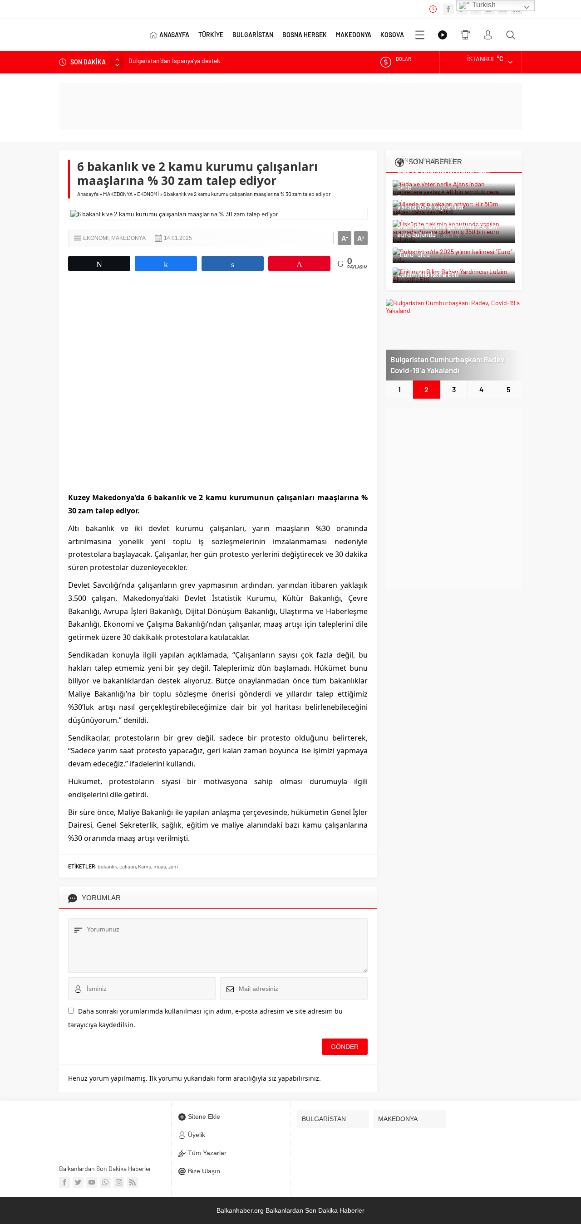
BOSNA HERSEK (304, 35)
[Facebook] (448, 9)
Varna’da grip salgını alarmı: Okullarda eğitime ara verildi (203, 62)
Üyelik (196, 1134)
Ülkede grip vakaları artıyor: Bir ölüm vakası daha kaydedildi (451, 203)
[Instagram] (118, 1182)
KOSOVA (392, 35)
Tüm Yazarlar (207, 1152)
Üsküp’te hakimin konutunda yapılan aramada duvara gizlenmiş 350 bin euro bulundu (449, 226)
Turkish (483, 5)
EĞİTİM (405, 255)
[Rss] (132, 1182)
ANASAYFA (174, 35)
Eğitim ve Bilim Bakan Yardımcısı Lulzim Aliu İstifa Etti (444, 270)
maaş (159, 866)
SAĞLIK (442, 188)
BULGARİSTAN (252, 35)
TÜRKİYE (210, 35)
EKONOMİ (148, 193)
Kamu (144, 866)
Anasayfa (87, 193)
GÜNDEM (408, 160)
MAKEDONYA (353, 35)
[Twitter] (78, 1182)
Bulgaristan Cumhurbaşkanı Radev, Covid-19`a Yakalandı (448, 365)
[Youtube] (91, 1182)
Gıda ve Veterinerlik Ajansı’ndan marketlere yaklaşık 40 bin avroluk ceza (448, 178)
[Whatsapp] (105, 1182)
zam (173, 866)
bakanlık (107, 866)
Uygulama (465, 35)
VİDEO (442, 35)
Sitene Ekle (204, 1116)
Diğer (420, 35)
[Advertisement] (454, 499)
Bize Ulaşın (204, 1171)
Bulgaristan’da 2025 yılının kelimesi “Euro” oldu (447, 250)
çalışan (127, 866)
